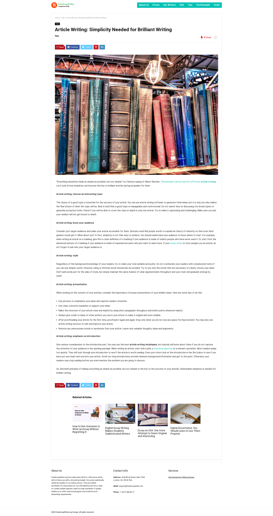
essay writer (176, 243)
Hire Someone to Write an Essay (181, 477)
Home (57, 18)
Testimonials (203, 5)
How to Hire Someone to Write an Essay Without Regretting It (86, 429)
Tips (190, 5)
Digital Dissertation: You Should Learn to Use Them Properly (185, 431)
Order (217, 5)
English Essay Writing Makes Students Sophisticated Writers (117, 431)
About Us (144, 5)
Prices (156, 5)
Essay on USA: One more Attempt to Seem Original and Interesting (152, 433)
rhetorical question (163, 348)
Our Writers (169, 5)
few (57, 36)
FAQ (182, 5)
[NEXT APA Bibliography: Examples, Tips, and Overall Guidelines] (270, 509)
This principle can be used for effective (188, 181)
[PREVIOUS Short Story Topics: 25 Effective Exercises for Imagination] (3, 509)
